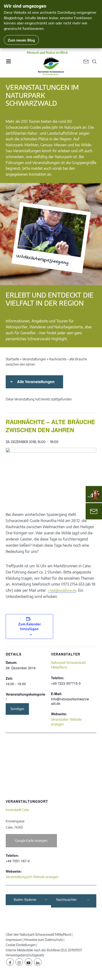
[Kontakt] (93, 511)
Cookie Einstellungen (21, 945)
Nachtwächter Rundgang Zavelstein (71, 900)
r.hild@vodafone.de (62, 590)
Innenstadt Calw (17, 810)
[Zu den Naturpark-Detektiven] (94, 494)
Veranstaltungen (34, 359)
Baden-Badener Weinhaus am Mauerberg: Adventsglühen (29, 900)
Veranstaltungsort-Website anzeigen (32, 877)
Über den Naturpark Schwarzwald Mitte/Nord (38, 934)
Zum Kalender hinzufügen (29, 626)
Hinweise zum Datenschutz (43, 940)
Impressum (14, 940)
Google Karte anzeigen (31, 841)
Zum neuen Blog (21, 40)
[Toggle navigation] (8, 63)
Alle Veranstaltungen (35, 381)
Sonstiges (17, 709)
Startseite (12, 359)
